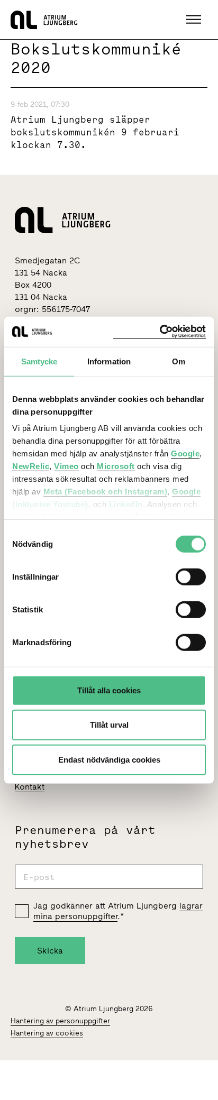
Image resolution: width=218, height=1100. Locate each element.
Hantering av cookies (47, 1033)
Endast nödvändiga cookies (109, 759)
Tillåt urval (109, 724)
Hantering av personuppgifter (60, 1020)
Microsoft (116, 466)
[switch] (191, 576)
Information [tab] (109, 360)
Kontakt (29, 787)
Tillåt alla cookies (109, 689)
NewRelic (30, 466)
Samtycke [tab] (39, 360)
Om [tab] (178, 360)
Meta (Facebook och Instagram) (105, 491)
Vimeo (66, 466)
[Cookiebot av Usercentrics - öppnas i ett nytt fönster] (159, 332)
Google (185, 453)
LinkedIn (126, 504)
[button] (195, 19)
